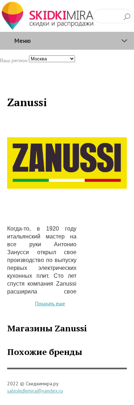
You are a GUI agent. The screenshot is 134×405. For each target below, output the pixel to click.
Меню (22, 40)
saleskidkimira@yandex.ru (35, 390)
